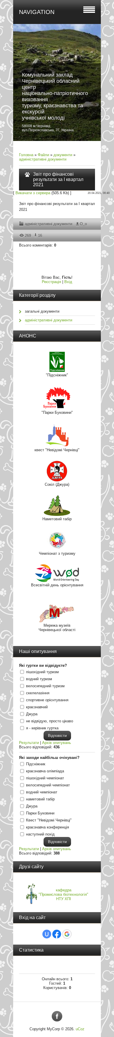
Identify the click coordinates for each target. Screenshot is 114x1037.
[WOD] (57, 580)
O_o (83, 224)
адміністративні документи (42, 159)
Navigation (36, 12)
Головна (26, 155)
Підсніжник (35, 764)
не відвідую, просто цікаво (49, 721)
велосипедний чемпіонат (48, 785)
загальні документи (42, 311)
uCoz (80, 1029)
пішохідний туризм (42, 672)
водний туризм (39, 679)
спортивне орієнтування (47, 700)
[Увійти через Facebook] (56, 934)
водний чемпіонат (41, 792)
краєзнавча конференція (47, 827)
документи (62, 155)
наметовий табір (40, 799)
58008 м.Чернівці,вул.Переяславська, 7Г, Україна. (48, 128)
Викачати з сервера (32, 193)
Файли (43, 155)
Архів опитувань (56, 742)
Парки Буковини (40, 813)
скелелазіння (37, 693)
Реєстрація (51, 282)
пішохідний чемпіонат (45, 778)
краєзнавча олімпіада (45, 771)
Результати (29, 742)
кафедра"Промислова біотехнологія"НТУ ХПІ (63, 894)
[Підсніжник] (57, 370)
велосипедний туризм (45, 686)
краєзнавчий (37, 707)
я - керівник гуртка (42, 728)
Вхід (68, 282)
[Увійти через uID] (46, 934)
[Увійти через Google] (67, 934)
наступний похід (40, 834)
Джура (31, 714)
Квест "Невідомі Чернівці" (49, 820)
